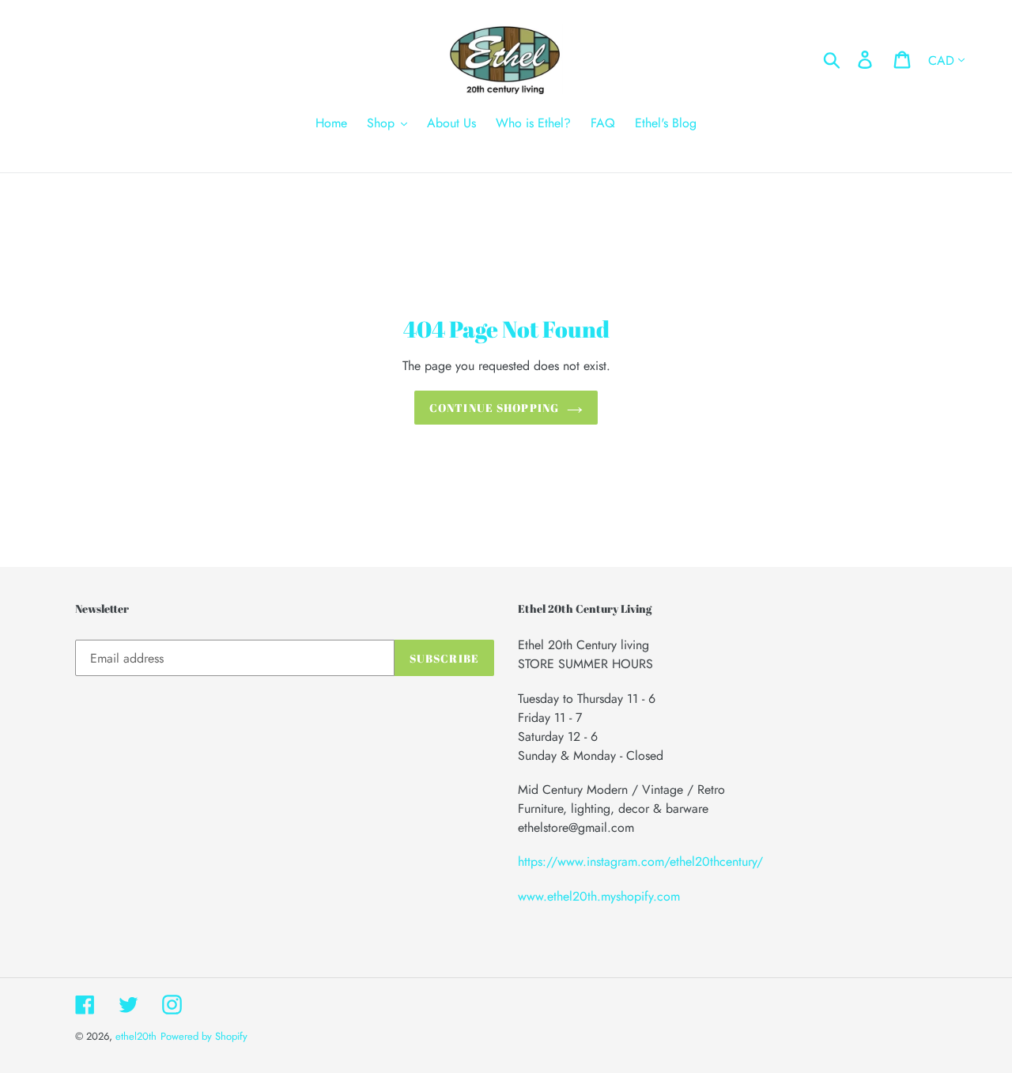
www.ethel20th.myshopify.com (599, 896)
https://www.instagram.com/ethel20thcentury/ (640, 861)
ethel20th (136, 1036)
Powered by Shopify (203, 1036)
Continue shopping (494, 407)
